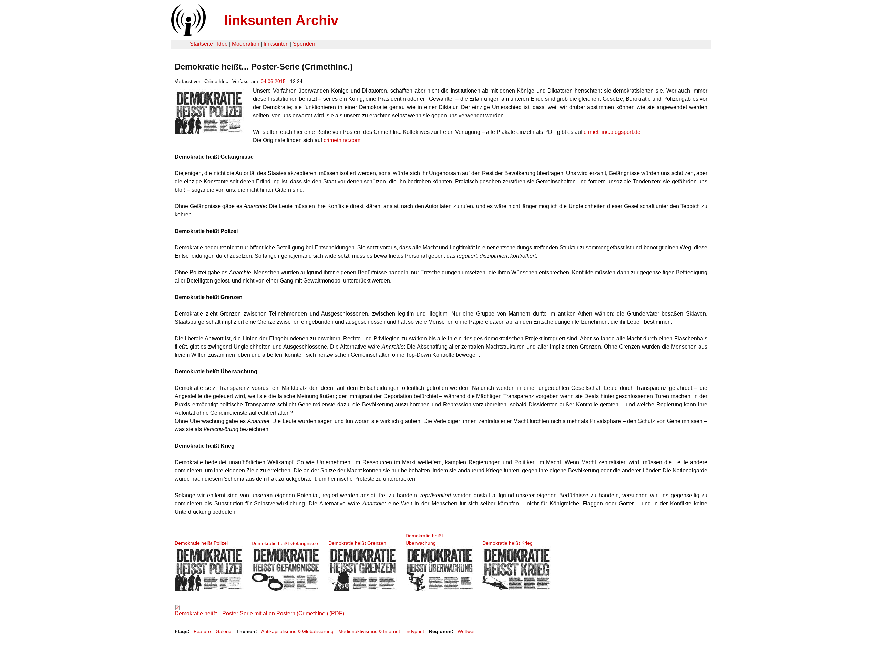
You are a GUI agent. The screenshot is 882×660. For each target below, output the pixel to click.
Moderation (245, 44)
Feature (202, 631)
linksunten (276, 44)
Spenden (304, 44)
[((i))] (188, 35)
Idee (222, 44)
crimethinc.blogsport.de (612, 132)
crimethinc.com (342, 140)
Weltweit (467, 631)
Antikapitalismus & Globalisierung (297, 631)
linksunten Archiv (281, 20)
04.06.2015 (273, 81)
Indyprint (414, 631)
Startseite (201, 44)
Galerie (224, 631)
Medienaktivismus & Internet (369, 631)
